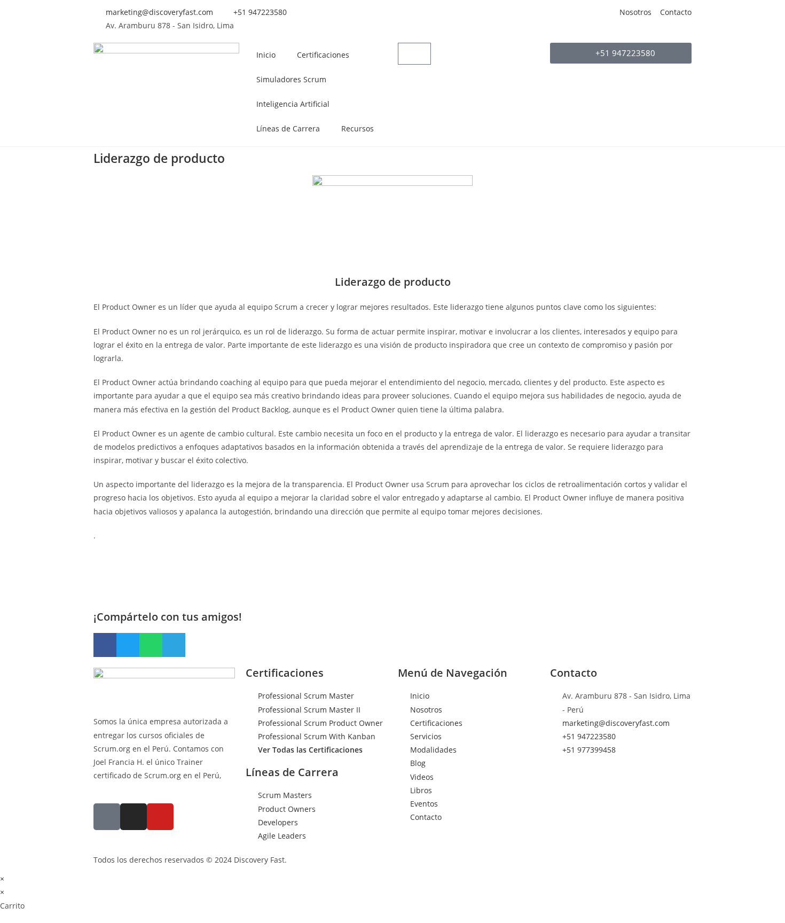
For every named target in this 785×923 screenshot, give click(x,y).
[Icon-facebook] (106, 816)
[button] (104, 645)
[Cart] (414, 54)
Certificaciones (323, 55)
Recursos (357, 128)
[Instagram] (133, 816)
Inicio (266, 55)
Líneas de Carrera (288, 128)
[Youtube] (160, 816)
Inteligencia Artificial (292, 104)
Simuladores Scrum (291, 79)
